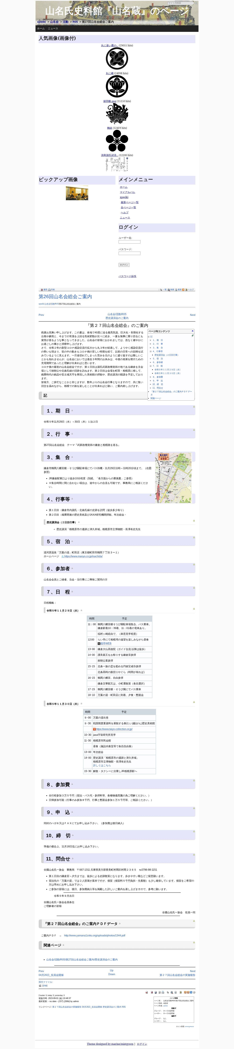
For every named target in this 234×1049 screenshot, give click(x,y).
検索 (172, 289)
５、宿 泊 (157, 358)
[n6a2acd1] (72, 568)
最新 (180, 289)
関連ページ (156, 398)
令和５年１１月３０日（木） (168, 373)
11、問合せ (157, 388)
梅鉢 (109, 127)
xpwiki (41, 21)
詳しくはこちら (102, 765)
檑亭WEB (105, 643)
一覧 (165, 289)
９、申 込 (157, 380)
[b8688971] (81, 610)
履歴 (45, 289)
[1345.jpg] (173, 477)
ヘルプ (124, 212)
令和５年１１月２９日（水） (168, 369)
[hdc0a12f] (79, 522)
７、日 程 (157, 366)
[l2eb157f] (81, 703)
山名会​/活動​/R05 (117, 314)
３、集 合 (157, 347)
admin (165, 1006)
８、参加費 (157, 377)
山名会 (54, 21)
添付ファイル (45, 982)
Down (111, 974)
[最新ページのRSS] (183, 289)
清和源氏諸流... (109, 155)
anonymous (189, 1026)
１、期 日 (157, 340)
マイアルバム (127, 192)
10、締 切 (157, 384)
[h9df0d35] (72, 456)
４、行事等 (157, 351)
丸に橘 (109, 73)
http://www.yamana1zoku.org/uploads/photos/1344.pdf (94, 935)
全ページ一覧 (128, 207)
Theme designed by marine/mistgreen (110, 1043)
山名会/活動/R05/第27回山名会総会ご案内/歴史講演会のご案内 (82, 959)
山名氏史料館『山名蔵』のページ (117, 10)
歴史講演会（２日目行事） (167, 355)
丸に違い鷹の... (109, 45)
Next (192, 315)
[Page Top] (194, 406)
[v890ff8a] (120, 923)
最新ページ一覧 (130, 202)
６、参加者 (157, 362)
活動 (65, 21)
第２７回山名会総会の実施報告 (177, 975)
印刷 (53, 289)
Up (111, 970)
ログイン (142, 1043)
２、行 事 (157, 344)
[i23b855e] (72, 591)
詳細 (45, 986)
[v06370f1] (63, 944)
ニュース (53, 28)
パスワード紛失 (127, 276)
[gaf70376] (72, 498)
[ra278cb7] (72, 410)
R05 (75, 21)
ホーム (41, 28)
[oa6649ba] (72, 433)
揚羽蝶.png (109, 101)
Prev (41, 315)
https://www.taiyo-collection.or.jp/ (114, 729)
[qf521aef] (73, 858)
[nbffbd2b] (72, 541)
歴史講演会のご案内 (117, 318)
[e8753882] (72, 784)
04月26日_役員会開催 (51, 975)
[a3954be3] (73, 835)
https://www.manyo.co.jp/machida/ (83, 556)
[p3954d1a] (72, 811)
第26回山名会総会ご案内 (65, 296)
